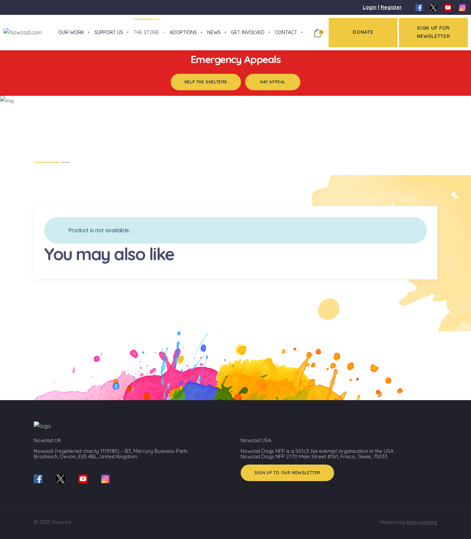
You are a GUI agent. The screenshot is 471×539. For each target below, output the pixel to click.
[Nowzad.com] (21, 32)
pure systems (422, 522)
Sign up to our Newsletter (287, 472)
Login (370, 7)
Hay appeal (272, 81)
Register (391, 7)
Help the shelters (205, 81)
